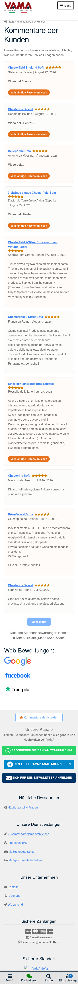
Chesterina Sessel (20, 109)
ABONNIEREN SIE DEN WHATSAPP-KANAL (42, 750)
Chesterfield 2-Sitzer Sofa (25, 317)
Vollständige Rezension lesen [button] (29, 92)
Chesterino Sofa (19, 475)
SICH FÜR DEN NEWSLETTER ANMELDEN (42, 777)
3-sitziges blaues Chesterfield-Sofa (32, 192)
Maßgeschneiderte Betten (25, 860)
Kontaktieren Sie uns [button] (29, 981)
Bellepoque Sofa (19, 151)
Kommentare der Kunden (40, 717)
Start (11, 21)
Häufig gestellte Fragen (23, 807)
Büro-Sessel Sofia (20, 514)
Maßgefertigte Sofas (21, 851)
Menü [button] (9, 980)
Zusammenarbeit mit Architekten (28, 834)
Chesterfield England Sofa (26, 67)
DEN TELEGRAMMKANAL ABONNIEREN (42, 764)
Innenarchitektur (18, 843)
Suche (48, 980)
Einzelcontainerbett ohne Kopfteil (31, 384)
